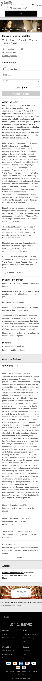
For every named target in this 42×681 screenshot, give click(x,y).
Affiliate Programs (7, 654)
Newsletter (21, 675)
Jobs (24, 658)
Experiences (5, 658)
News (6, 671)
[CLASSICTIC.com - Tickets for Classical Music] (6, 2)
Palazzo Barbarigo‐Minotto (13, 573)
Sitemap (34, 671)
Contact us (26, 651)
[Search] (21, 14)
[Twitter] (27, 625)
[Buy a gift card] (21, 592)
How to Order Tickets (29, 634)
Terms (18, 671)
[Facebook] (11, 624)
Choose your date (21, 94)
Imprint (12, 671)
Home (1, 602)
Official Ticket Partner (8, 638)
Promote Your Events (8, 651)
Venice (20, 575)
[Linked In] (30, 625)
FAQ (24, 654)
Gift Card (25, 641)
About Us (5, 634)
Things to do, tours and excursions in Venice (22, 602)
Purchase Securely (28, 638)
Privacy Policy (26, 671)
